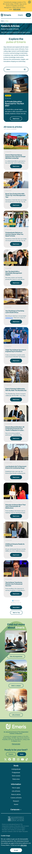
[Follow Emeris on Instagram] (18, 759)
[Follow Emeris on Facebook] (9, 759)
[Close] (29, 2)
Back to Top (16, 612)
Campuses (15, 809)
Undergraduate (16, 769)
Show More (16, 607)
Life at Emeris (16, 715)
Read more (16, 118)
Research (16, 801)
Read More (16, 9)
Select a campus (16, 685)
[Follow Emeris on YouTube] (22, 759)
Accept (16, 850)
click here (23, 845)
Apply (21, 754)
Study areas (16, 779)
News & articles (16, 794)
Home (2, 21)
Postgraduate (16, 772)
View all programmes (16, 656)
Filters (8, 69)
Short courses (16, 776)
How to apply (16, 788)
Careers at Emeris (16, 797)
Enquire (20, 15)
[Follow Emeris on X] (5, 759)
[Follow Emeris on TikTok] (26, 759)
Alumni (16, 804)
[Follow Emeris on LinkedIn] (13, 759)
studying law (9, 317)
